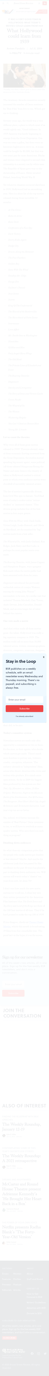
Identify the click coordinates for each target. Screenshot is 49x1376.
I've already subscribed (24, 716)
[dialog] (24, 688)
